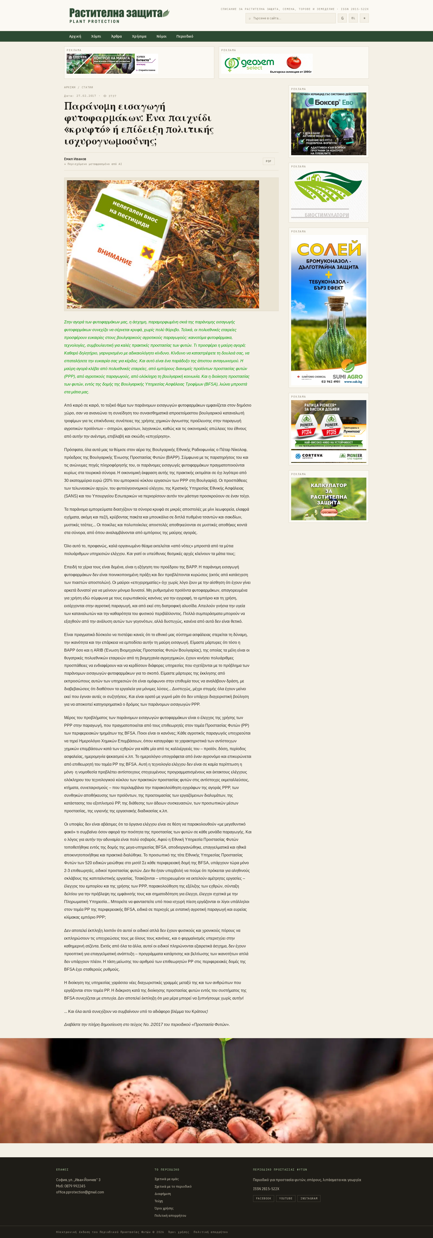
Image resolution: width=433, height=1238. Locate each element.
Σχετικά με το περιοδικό (173, 1186)
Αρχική (75, 36)
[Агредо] (328, 195)
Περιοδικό (184, 36)
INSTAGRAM (308, 1198)
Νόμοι (161, 36)
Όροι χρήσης (164, 1208)
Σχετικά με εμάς (167, 1179)
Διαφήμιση (163, 1194)
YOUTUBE (285, 1198)
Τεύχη (159, 1201)
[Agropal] (328, 499)
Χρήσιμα (139, 36)
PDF (269, 161)
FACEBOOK (263, 1198)
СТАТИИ (87, 87)
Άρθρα (116, 36)
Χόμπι (96, 36)
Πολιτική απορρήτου (170, 1215)
